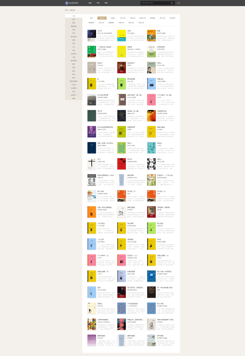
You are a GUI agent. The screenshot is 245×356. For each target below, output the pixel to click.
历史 (73, 50)
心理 (73, 57)
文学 (73, 19)
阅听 (106, 3)
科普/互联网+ (74, 81)
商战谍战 (152, 18)
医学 (73, 78)
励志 (73, 71)
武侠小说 (131, 22)
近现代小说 (142, 18)
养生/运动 (74, 36)
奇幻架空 (172, 18)
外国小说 (121, 22)
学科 (98, 3)
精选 (90, 3)
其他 (73, 98)
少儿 (73, 47)
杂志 (73, 91)
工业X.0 (73, 84)
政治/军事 (74, 60)
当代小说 (122, 18)
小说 (73, 16)
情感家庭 (91, 22)
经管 (73, 74)
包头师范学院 (73, 3)
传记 (73, 29)
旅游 (73, 40)
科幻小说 (162, 18)
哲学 (73, 64)
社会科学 (73, 54)
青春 (73, 23)
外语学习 (73, 95)
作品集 (113, 18)
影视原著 (73, 26)
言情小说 (141, 22)
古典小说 (132, 18)
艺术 (73, 33)
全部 (91, 18)
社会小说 (101, 22)
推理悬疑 (111, 22)
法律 (73, 67)
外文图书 (73, 88)
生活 (73, 43)
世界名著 (102, 18)
